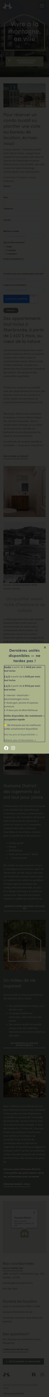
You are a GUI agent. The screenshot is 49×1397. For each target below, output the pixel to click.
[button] (45, 647)
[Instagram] (13, 748)
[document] (24, 698)
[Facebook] (6, 748)
